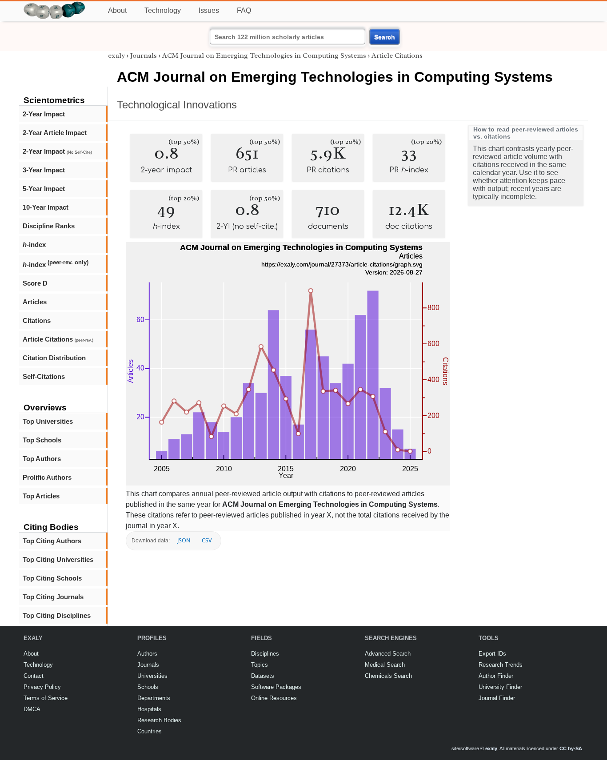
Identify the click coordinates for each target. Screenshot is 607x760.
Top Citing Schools (52, 578)
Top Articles (41, 496)
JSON (183, 540)
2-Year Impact (44, 114)
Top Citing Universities (58, 559)
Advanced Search (388, 653)
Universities (152, 675)
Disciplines (265, 653)
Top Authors (42, 458)
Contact (34, 675)
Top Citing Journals (53, 597)
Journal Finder (497, 698)
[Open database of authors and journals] (54, 5)
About (117, 10)
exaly (116, 55)
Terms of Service (46, 698)
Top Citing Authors (52, 541)
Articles (35, 302)
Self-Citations (44, 376)
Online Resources (274, 698)
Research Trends (501, 664)
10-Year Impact (45, 207)
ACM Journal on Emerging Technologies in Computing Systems (264, 55)
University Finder (500, 687)
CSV (207, 540)
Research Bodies (159, 720)
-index (34, 244)
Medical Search (385, 664)
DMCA (32, 709)
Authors (147, 653)
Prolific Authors (47, 477)
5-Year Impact (44, 188)
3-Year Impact (44, 170)
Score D (35, 283)
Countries (149, 731)
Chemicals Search (388, 675)
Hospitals (149, 709)
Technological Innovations (177, 105)
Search (384, 36)
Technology (162, 10)
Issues (209, 10)
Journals (143, 55)
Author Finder (496, 675)
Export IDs (492, 653)
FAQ (244, 10)
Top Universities (48, 421)
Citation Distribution (54, 358)
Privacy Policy (42, 687)
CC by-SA (570, 748)
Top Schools (42, 440)
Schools (147, 687)
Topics (259, 664)
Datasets (262, 675)
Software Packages (276, 687)
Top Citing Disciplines (57, 615)
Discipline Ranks (49, 226)
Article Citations (58, 339)
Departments (153, 698)
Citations (37, 320)
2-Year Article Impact (55, 132)
